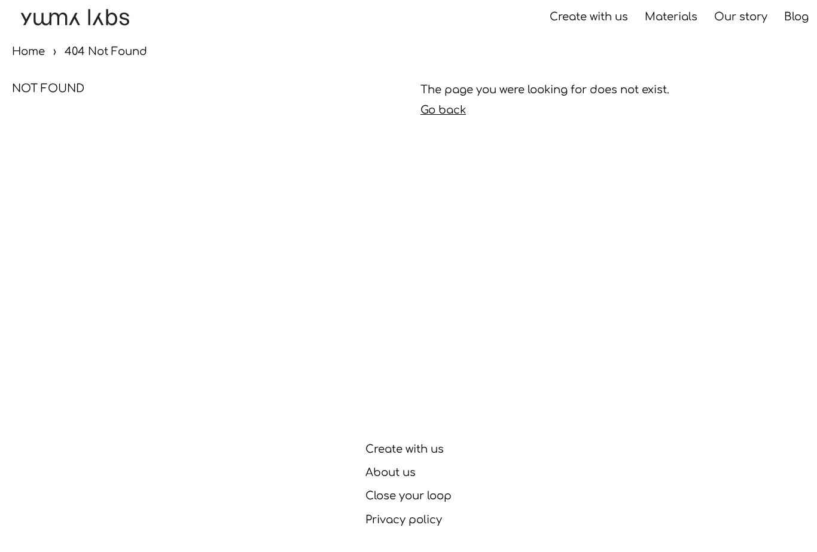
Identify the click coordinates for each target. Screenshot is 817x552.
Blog (796, 17)
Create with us (589, 17)
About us (390, 472)
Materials (671, 17)
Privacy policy (403, 520)
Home (28, 51)
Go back (443, 110)
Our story (740, 17)
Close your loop (408, 496)
